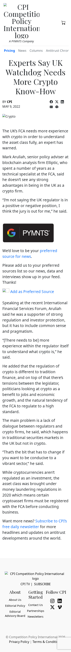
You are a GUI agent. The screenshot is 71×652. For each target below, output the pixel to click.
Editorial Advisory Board (15, 614)
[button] (63, 22)
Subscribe (42, 584)
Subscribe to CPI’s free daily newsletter (34, 523)
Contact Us (35, 605)
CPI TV (25, 584)
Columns (36, 50)
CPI (9, 102)
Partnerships (35, 611)
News (22, 50)
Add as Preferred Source (31, 291)
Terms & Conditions (47, 642)
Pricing (9, 50)
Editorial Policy (15, 606)
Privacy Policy (19, 642)
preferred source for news (29, 253)
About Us (15, 600)
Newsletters (35, 616)
